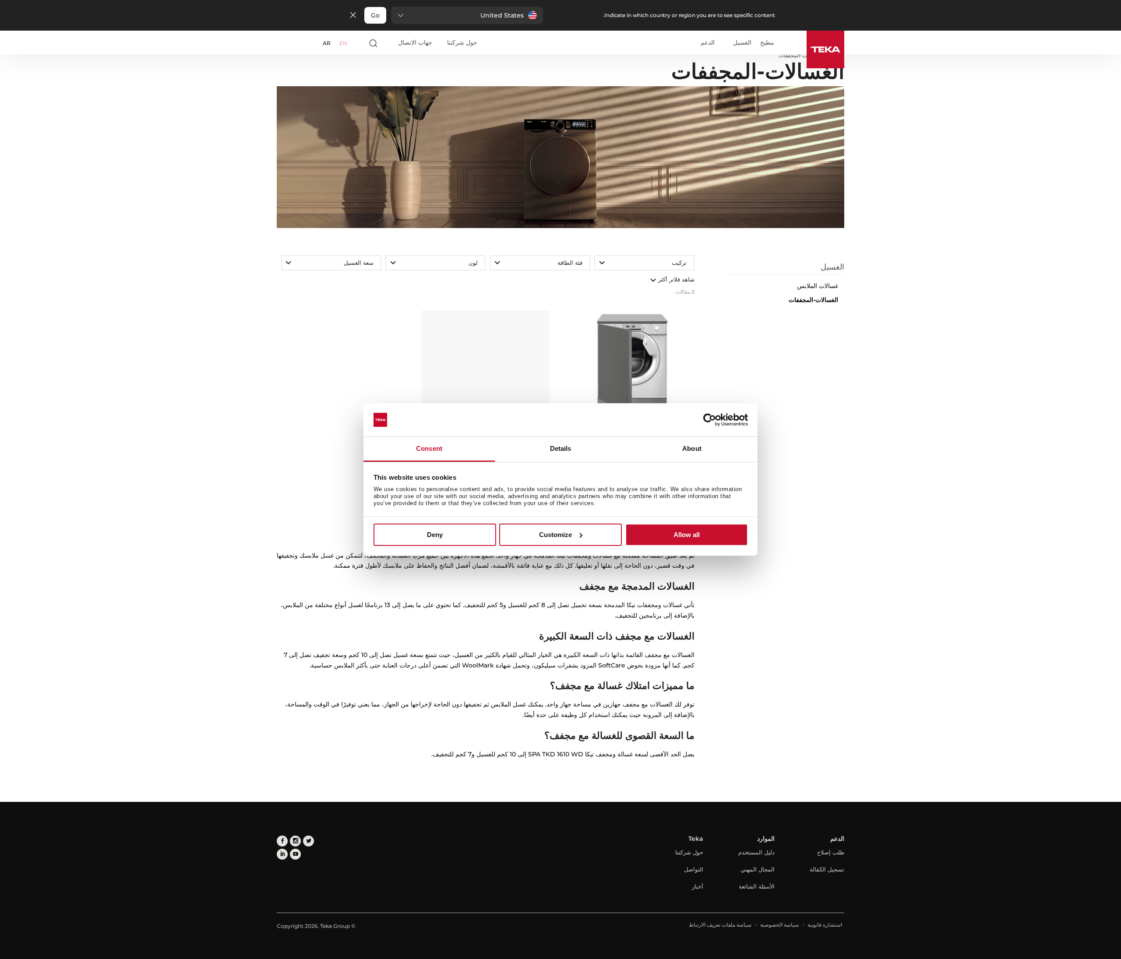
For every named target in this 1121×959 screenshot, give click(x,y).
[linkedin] (282, 854)
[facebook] (282, 841)
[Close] (353, 15)
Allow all (686, 534)
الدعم (708, 42)
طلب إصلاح (830, 852)
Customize (555, 534)
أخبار (697, 886)
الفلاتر (779, 255)
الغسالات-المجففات (813, 300)
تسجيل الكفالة (827, 869)
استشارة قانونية (824, 924)
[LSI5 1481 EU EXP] (630, 366)
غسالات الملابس (817, 286)
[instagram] (295, 841)
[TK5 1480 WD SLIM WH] (485, 366)
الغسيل (742, 42)
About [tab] (692, 449)
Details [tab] (560, 449)
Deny (435, 534)
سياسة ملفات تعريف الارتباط (720, 924)
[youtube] (295, 854)
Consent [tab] (429, 449)
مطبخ (767, 42)
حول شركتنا (462, 42)
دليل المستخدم (756, 852)
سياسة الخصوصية (779, 924)
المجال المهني (757, 869)
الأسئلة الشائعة (757, 886)
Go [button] (375, 15)
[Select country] (358, 43)
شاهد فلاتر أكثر (675, 279)
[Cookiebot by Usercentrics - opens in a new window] (709, 419)
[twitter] (308, 841)
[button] (467, 15)
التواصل (693, 869)
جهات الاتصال (415, 42)
